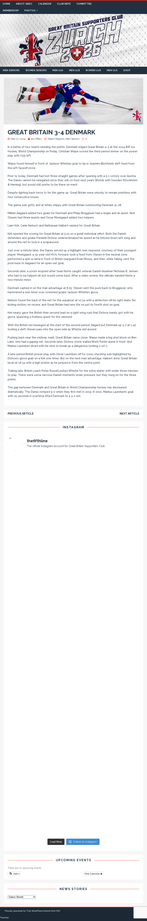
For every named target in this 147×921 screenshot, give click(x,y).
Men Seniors (11, 70)
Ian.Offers (36, 138)
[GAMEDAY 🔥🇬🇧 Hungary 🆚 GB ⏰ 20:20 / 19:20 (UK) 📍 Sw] (106, 702)
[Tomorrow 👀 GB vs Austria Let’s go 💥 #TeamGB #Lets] (106, 817)
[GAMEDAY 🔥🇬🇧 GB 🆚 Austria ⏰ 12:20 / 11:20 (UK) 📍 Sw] (40, 817)
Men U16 (112, 70)
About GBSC (24, 3)
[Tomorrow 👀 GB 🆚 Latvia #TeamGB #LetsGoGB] (106, 588)
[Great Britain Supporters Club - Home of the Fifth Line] (73, 64)
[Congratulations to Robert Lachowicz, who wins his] (40, 664)
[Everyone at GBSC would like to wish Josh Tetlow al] (40, 473)
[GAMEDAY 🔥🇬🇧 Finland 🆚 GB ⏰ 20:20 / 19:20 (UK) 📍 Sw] (40, 626)
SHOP (126, 70)
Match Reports (56, 138)
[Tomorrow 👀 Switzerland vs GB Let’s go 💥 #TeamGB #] (40, 702)
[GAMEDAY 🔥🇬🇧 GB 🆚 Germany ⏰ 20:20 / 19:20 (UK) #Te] (40, 550)
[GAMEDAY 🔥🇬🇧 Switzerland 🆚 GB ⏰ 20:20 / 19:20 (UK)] (106, 664)
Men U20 (57, 70)
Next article (129, 413)
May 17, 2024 (18, 138)
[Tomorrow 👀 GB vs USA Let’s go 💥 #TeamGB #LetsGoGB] (106, 779)
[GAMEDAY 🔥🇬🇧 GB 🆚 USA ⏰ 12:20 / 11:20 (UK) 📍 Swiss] (40, 779)
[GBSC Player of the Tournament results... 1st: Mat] (106, 473)
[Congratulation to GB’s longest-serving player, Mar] (106, 741)
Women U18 (93, 70)
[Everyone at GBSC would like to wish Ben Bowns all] (106, 511)
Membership (11, 10)
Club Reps (64, 3)
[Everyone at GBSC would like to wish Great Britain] (40, 511)
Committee (84, 3)
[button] (14, 874)
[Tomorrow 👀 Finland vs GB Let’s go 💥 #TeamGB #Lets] (106, 626)
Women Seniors (36, 70)
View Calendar (92, 873)
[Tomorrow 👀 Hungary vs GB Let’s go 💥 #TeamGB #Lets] (40, 741)
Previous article (21, 413)
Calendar (44, 3)
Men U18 (74, 70)
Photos (29, 10)
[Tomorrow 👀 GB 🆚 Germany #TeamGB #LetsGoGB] (106, 550)
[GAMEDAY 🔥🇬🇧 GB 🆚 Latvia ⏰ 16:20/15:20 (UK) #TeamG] (40, 588)
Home (6, 3)
